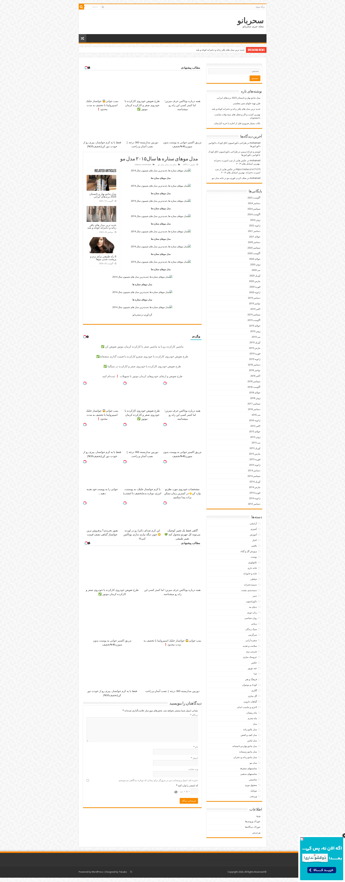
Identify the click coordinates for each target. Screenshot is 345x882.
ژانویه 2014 (254, 498)
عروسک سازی (250, 657)
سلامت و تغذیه (250, 646)
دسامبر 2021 (254, 231)
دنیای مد (173, 164)
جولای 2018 (254, 392)
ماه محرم (252, 718)
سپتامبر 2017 (253, 403)
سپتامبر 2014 (253, 476)
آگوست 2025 (253, 197)
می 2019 (256, 336)
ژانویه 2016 (254, 420)
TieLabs (123, 872)
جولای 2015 (254, 431)
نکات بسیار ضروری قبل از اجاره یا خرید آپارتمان (237, 123)
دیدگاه (194, 715)
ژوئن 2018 (255, 398)
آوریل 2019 (254, 342)
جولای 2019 (254, 325)
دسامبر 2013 (254, 504)
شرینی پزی (251, 651)
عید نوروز (252, 668)
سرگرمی (252, 634)
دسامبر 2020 (254, 242)
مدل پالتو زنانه (250, 729)
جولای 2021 (254, 236)
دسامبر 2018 (254, 364)
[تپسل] (165, 383)
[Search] (81, 7)
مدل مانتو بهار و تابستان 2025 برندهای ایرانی (102, 195)
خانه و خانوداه (250, 573)
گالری (254, 690)
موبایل (253, 790)
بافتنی (254, 545)
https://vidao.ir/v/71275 (248, 169)
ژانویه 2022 (254, 225)
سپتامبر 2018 (253, 381)
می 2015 (256, 442)
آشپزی (253, 529)
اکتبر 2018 (255, 375)
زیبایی (254, 623)
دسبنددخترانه (250, 584)
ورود (258, 815)
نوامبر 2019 (254, 303)
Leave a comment (143, 164)
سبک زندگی (251, 629)
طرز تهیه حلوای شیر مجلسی (246, 103)
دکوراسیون (251, 601)
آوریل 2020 (254, 275)
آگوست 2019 (253, 320)
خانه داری (252, 568)
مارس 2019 (254, 348)
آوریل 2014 (254, 481)
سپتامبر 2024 (253, 208)
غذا (255, 673)
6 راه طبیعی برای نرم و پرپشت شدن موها (103, 258)
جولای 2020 (254, 259)
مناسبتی (253, 779)
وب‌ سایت (193, 769)
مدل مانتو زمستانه (248, 751)
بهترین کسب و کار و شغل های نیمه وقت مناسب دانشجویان (216, 49)
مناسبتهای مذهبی (248, 774)
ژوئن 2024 (255, 220)
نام (195, 747)
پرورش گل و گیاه (249, 551)
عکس (254, 662)
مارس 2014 (254, 487)
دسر (255, 595)
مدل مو (161, 164)
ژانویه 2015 (254, 465)
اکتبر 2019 (255, 309)
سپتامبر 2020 (253, 247)
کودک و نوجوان (249, 685)
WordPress (97, 872)
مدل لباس (252, 740)
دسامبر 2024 (254, 203)
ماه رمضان (251, 712)
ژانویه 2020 (254, 292)
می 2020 (256, 270)
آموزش (253, 534)
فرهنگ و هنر (251, 679)
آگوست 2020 (253, 253)
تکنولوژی (252, 562)
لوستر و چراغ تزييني (250, 151)
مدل (167, 164)
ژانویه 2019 (254, 359)
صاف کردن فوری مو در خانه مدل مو (229, 178)
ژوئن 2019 (255, 331)
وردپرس (256, 832)
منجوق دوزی (251, 785)
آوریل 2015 (254, 448)
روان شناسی (250, 618)
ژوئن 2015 (255, 437)
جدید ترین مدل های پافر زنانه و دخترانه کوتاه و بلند (101, 226)
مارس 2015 (254, 453)
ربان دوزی (252, 612)
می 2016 (256, 414)
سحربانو (250, 20)
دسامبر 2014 (254, 470)
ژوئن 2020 (255, 264)
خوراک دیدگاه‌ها (252, 827)
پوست (254, 556)
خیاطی (253, 579)
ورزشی (253, 796)
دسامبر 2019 (254, 298)
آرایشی (253, 523)
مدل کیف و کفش (249, 735)
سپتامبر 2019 (253, 314)
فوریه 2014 (254, 492)
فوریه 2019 (254, 353)
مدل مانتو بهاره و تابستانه (244, 746)
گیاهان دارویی (250, 701)
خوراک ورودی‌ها (252, 821)
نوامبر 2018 (254, 370)
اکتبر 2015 (255, 426)
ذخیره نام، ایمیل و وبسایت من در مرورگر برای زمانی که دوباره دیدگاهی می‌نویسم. (158, 780)
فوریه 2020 (254, 286)
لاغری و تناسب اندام (247, 707)
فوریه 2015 (254, 459)
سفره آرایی (251, 640)
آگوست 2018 (253, 387)
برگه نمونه (260, 7)
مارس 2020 (254, 281)
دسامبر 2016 (254, 409)
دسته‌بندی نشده (249, 590)
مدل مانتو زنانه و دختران (245, 757)
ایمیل (194, 758)
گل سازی (252, 696)
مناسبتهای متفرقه (248, 768)
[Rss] (103, 7)
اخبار (254, 540)
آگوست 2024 (253, 214)
